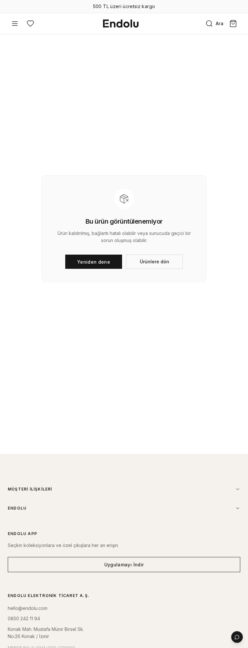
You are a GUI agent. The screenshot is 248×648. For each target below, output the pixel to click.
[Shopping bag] (233, 23)
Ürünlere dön (154, 261)
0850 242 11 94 (24, 618)
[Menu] (15, 23)
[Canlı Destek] (237, 637)
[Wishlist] (30, 23)
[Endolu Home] (121, 23)
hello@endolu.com (27, 608)
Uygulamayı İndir (124, 564)
